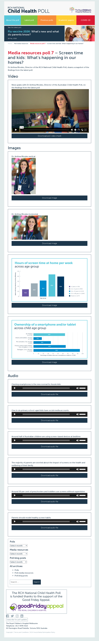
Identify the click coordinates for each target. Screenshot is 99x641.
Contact (81, 4)
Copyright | (10, 632)
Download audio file (49, 394)
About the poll (12, 20)
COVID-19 (85, 20)
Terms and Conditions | (22, 632)
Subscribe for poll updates (17, 620)
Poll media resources (21, 43)
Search (88, 4)
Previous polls (47, 20)
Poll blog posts (21, 575)
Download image (49, 198)
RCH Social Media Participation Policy (42, 632)
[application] (49, 388)
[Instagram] (18, 616)
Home (10, 43)
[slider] (82, 388)
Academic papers (66, 20)
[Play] (15, 388)
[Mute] (77, 388)
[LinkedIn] (22, 616)
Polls (17, 570)
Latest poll (29, 20)
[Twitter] (13, 616)
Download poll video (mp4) (49, 136)
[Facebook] (8, 616)
